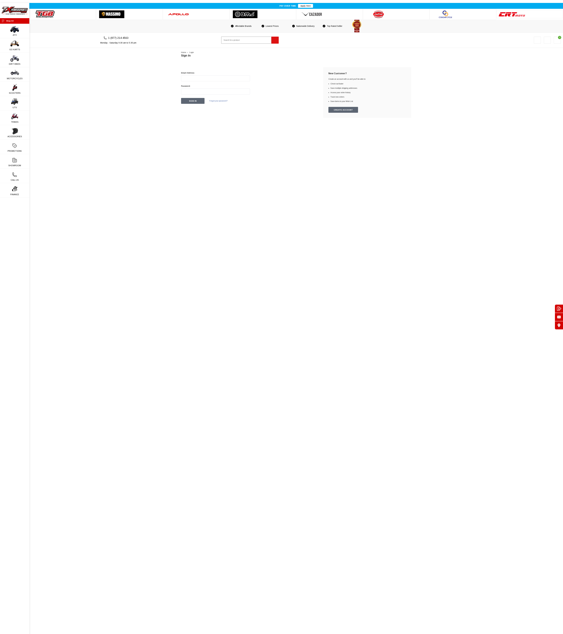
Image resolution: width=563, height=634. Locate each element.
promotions (15, 151)
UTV (15, 107)
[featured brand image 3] (196, 14)
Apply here (305, 6)
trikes (14, 122)
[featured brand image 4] (262, 14)
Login (191, 52)
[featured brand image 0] (62, 14)
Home (183, 52)
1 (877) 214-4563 (118, 37)
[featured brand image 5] (329, 14)
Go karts (14, 49)
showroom (14, 165)
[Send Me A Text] (559, 309)
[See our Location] (559, 325)
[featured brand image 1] (129, 14)
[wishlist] (547, 40)
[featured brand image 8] (529, 14)
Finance (14, 194)
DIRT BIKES (14, 64)
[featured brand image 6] (396, 14)
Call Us (15, 180)
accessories (14, 136)
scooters (15, 93)
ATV (15, 35)
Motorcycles (15, 78)
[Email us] (559, 317)
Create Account (343, 110)
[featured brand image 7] (463, 14)
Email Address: (188, 73)
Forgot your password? (218, 101)
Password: (185, 86)
